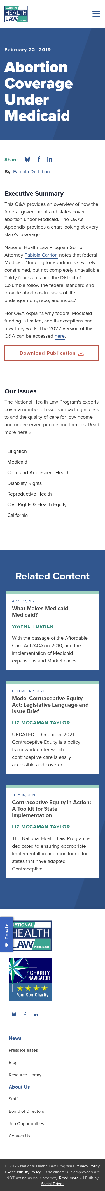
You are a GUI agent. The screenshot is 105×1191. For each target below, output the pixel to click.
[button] (95, 14)
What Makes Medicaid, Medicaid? (41, 611)
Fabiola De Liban (31, 172)
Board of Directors (26, 1111)
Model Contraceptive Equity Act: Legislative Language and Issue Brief (50, 705)
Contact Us (19, 1136)
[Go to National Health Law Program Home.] (16, 14)
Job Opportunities (26, 1124)
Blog (13, 1062)
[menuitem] (52, 451)
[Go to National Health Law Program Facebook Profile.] (25, 1014)
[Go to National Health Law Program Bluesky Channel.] (14, 1014)
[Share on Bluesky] (27, 159)
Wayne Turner (33, 626)
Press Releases (23, 1050)
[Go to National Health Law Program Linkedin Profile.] (36, 1014)
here (60, 336)
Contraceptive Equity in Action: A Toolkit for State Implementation (51, 809)
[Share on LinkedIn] (49, 159)
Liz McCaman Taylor (41, 723)
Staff (13, 1099)
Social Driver (52, 1183)
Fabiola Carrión (41, 255)
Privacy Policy (87, 1166)
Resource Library (25, 1075)
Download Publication (48, 353)
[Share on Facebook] (38, 159)
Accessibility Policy (24, 1172)
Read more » (70, 1178)
